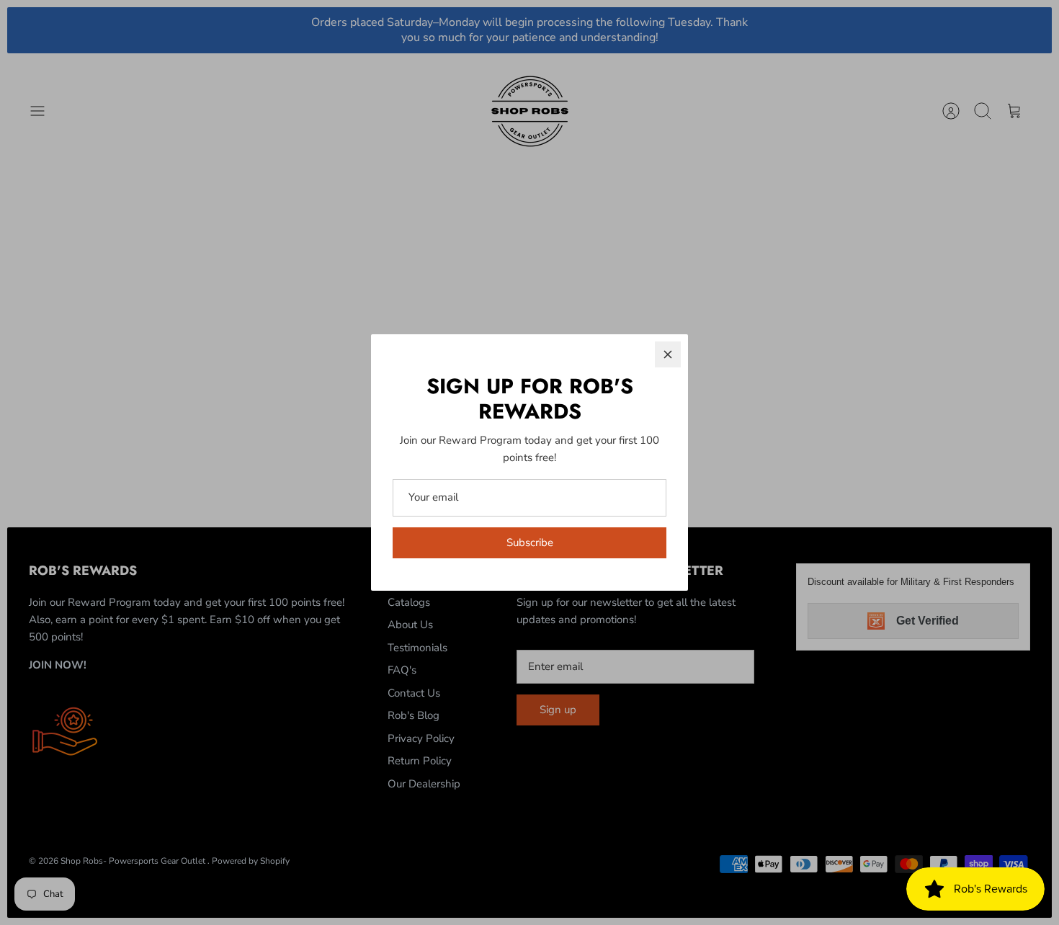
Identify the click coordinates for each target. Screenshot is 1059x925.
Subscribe (529, 542)
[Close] (668, 354)
